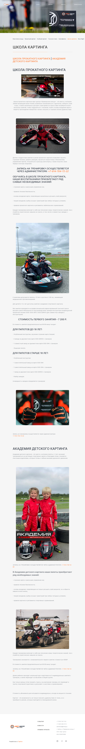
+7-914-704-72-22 (58, 171)
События (50, 4)
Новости (63, 4)
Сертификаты (62, 39)
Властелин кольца (18, 39)
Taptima (20, 741)
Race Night (81, 39)
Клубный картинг (42, 39)
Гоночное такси (52, 39)
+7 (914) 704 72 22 (61, 721)
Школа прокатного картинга (31, 58)
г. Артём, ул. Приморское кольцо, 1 (66, 729)
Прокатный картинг (30, 39)
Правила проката (78, 4)
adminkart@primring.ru (62, 726)
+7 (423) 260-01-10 (61, 724)
